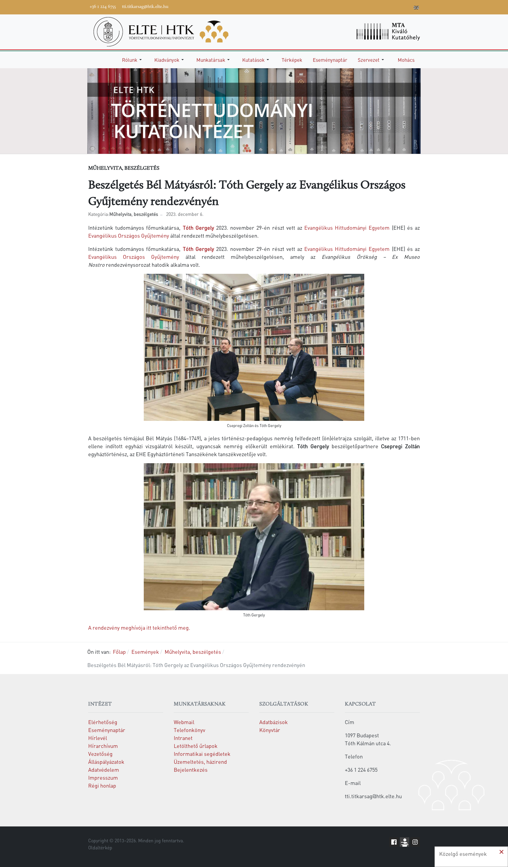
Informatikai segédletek (202, 753)
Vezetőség (100, 753)
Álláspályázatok (106, 761)
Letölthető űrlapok (196, 745)
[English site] (416, 8)
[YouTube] (381, 6)
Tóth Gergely (199, 227)
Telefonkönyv (189, 729)
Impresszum (103, 777)
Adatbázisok (273, 721)
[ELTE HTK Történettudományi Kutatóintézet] (160, 31)
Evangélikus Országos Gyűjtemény (128, 235)
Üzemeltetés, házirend (200, 761)
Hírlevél (97, 737)
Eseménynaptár (106, 729)
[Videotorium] (372, 6)
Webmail (184, 721)
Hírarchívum (103, 745)
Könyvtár (269, 729)
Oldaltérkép (100, 848)
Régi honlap (102, 785)
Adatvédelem (103, 769)
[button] (133, 59)
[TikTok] (399, 6)
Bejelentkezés (191, 769)
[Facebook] (364, 6)
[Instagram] (390, 6)
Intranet (183, 737)
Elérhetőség (102, 721)
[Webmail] (408, 6)
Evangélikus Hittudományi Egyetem (347, 227)
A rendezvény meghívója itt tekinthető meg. (139, 627)
